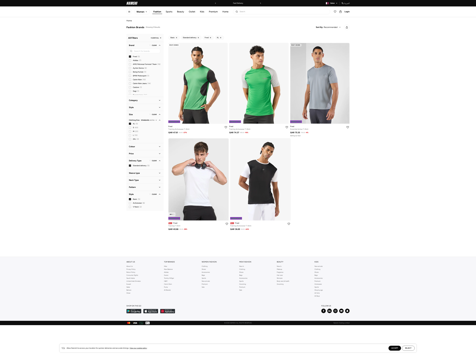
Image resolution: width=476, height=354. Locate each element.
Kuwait (128, 284)
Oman (128, 293)
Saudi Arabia (130, 278)
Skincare (280, 278)
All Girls (317, 293)
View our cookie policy (138, 348)
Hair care (280, 275)
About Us (129, 266)
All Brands (167, 290)
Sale (203, 287)
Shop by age (318, 290)
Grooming (242, 284)
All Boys (317, 296)
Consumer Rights (132, 275)
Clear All (155, 38)
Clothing (205, 266)
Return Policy (130, 272)
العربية (347, 3)
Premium (213, 11)
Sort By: (319, 27)
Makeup (279, 269)
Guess (166, 275)
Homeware (318, 284)
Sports (169, 11)
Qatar (128, 287)
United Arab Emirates (133, 281)
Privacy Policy (130, 269)
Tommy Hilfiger (169, 278)
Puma (166, 287)
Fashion (157, 11)
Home (225, 11)
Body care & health (283, 281)
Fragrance (280, 272)
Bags (203, 275)
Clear (154, 45)
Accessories (206, 272)
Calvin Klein (168, 284)
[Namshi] (132, 3)
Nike (165, 266)
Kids (202, 11)
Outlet (192, 11)
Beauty (180, 11)
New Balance (168, 269)
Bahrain (128, 290)
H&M (165, 281)
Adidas (166, 272)
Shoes (204, 269)
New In (241, 266)
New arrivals (206, 281)
